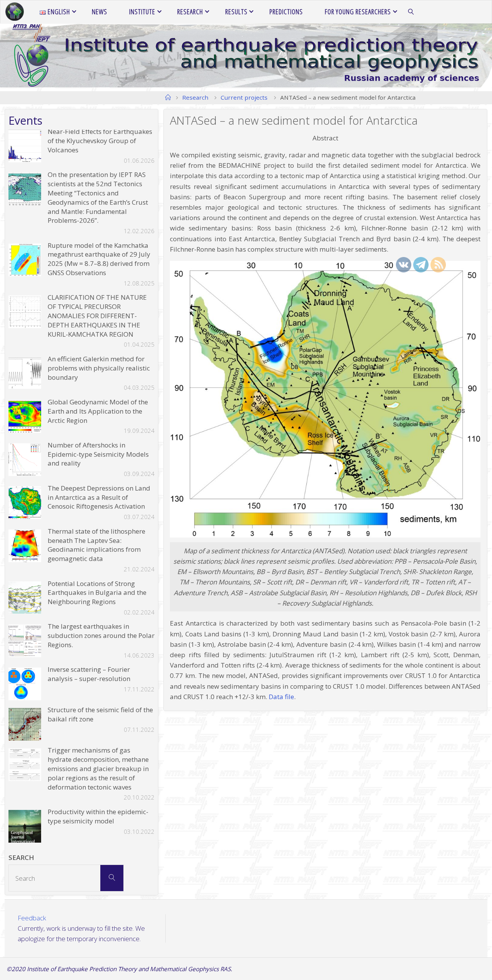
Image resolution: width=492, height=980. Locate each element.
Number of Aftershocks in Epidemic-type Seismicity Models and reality (98, 454)
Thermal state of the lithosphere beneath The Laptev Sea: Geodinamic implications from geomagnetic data (96, 545)
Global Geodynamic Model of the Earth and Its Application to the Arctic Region (98, 411)
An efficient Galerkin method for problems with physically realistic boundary (99, 368)
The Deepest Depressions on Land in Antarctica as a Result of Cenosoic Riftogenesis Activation (99, 497)
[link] (411, 11)
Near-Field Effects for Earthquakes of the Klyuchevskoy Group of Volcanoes (100, 140)
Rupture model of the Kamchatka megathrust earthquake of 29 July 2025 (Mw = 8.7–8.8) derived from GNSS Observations (99, 259)
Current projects (244, 97)
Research (195, 97)
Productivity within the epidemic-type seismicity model (98, 816)
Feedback (32, 917)
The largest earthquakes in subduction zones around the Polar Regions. (101, 635)
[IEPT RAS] (14, 11)
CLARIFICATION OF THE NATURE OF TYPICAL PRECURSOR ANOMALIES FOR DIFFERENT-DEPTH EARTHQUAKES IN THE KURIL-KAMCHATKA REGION (97, 315)
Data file (281, 696)
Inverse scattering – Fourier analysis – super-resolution (89, 674)
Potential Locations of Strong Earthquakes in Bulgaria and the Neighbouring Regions (97, 592)
